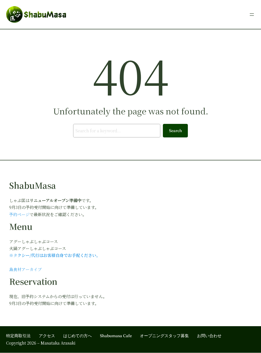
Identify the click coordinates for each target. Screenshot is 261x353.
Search (175, 130)
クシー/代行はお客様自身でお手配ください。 (58, 255)
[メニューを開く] (252, 14)
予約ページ (19, 214)
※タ (13, 255)
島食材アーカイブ (25, 269)
